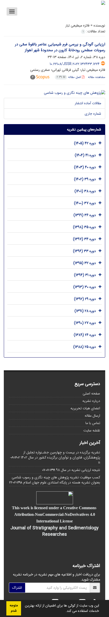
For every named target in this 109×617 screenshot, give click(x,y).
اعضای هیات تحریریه (85, 408)
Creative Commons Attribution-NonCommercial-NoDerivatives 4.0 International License (55, 514)
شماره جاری (93, 113)
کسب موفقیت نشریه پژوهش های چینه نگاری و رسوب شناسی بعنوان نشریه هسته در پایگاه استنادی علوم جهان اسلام (56, 480)
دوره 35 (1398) (84, 227)
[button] (64, 611)
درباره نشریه (91, 401)
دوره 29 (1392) (85, 299)
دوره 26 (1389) (85, 335)
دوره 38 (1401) (85, 191)
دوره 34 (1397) (84, 239)
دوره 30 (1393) (84, 287)
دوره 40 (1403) (85, 167)
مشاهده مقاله (96, 77)
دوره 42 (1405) (85, 143)
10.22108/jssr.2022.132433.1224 (75, 64)
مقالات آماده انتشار (88, 103)
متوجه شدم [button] (14, 608)
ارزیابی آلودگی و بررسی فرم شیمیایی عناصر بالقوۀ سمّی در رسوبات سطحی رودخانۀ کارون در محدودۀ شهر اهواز (60, 47)
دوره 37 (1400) (85, 203)
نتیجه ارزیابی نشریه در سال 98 (78, 470)
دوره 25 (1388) (84, 347)
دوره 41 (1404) (85, 155)
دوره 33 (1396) (84, 251)
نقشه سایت (91, 430)
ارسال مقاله (92, 415)
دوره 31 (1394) (85, 275)
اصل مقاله (69, 77)
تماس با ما (92, 423)
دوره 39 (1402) (85, 179)
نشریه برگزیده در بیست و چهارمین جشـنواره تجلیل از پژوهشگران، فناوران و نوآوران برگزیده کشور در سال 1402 (60, 455)
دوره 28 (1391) (85, 311)
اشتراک (17, 587)
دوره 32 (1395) (84, 263)
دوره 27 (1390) (85, 323)
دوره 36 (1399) (85, 215)
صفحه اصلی (91, 393)
